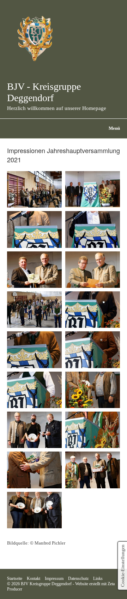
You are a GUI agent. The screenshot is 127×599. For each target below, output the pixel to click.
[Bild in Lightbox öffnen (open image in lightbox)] (34, 189)
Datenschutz (78, 578)
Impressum (54, 578)
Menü (114, 128)
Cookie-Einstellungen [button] (122, 566)
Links (98, 578)
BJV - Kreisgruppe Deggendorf (44, 92)
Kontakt (33, 578)
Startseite (14, 578)
